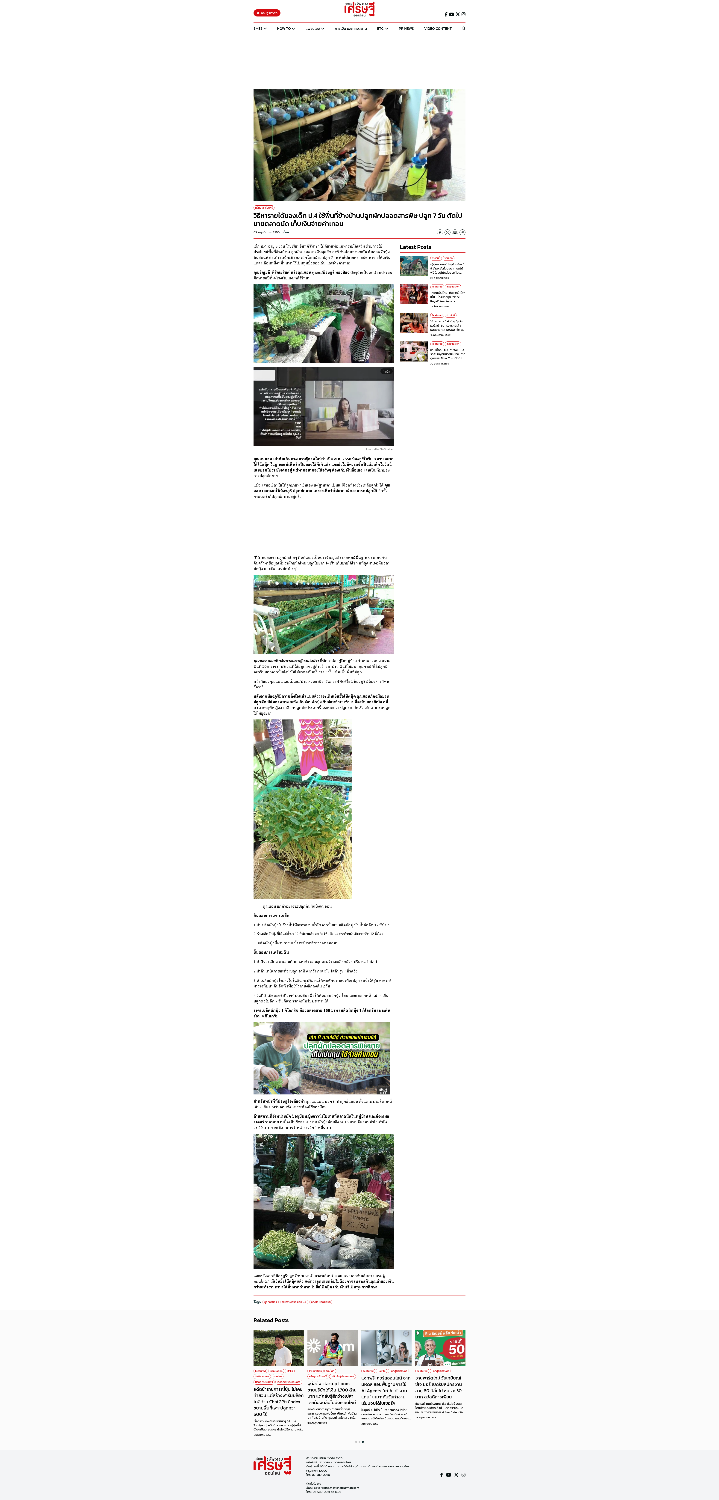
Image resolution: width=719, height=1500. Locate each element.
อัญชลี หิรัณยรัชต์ (321, 1302)
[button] (356, 1442)
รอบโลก (448, 258)
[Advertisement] (359, 60)
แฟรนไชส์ (313, 28)
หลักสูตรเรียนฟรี (264, 208)
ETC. (380, 28)
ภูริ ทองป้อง (270, 1302)
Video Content (438, 28)
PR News (406, 28)
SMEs (258, 28)
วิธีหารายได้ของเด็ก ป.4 (294, 1302)
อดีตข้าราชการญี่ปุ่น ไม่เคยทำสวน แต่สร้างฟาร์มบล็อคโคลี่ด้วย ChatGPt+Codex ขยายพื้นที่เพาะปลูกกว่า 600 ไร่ (279, 1402)
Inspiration (453, 287)
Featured (437, 287)
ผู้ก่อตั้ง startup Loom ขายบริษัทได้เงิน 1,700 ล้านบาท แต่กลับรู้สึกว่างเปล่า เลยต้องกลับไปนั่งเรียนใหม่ (332, 1393)
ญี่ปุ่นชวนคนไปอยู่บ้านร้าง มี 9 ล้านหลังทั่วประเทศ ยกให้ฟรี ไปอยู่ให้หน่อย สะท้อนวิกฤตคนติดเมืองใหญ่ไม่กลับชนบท (447, 272)
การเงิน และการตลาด (351, 28)
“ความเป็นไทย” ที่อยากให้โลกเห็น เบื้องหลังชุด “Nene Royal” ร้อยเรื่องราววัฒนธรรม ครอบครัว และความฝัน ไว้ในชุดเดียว (447, 301)
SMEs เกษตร (262, 1376)
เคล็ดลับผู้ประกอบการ (288, 1382)
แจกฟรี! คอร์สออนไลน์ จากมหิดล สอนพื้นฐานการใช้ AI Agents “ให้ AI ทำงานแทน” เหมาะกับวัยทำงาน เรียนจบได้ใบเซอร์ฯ (386, 1390)
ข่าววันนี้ (436, 258)
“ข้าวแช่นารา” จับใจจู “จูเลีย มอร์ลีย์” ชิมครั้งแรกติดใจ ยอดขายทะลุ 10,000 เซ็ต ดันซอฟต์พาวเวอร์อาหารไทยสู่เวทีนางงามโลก (447, 329)
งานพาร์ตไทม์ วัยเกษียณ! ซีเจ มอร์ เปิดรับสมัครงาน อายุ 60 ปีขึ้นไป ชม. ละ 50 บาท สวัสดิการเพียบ (438, 1387)
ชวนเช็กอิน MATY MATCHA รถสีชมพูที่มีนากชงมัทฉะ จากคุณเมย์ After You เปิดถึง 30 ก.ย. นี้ (447, 356)
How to (284, 28)
